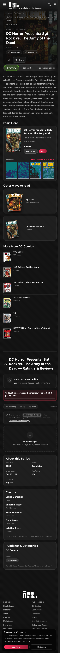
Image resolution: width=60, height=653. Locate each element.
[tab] (11, 407)
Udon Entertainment (39, 621)
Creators (6, 617)
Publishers (7, 610)
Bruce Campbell (14, 497)
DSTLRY (35, 617)
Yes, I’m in (16, 647)
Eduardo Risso (14, 504)
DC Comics (19, 13)
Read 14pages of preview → (42, 159)
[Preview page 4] (48, 170)
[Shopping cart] (55, 4)
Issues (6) (27, 68)
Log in (16, 383)
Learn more (46, 418)
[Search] (49, 4)
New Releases (8, 606)
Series (5, 614)
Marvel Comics (37, 610)
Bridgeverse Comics (39, 625)
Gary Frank (12, 520)
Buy (43, 151)
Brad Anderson (14, 512)
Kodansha (36, 614)
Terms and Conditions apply (19, 421)
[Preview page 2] (23, 170)
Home (9, 13)
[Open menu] (4, 4)
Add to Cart (31, 151)
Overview (11, 68)
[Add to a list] (9, 60)
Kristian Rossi (13, 528)
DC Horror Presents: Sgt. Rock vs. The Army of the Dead (30, 19)
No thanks (41, 647)
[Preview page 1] (11, 170)
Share (21, 60)
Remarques (7, 625)
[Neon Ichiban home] (14, 4)
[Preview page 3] (35, 170)
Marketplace (8, 621)
